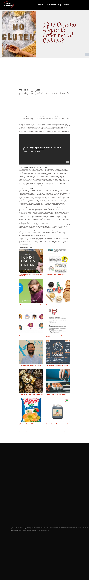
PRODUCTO (40, 5)
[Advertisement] (44, 79)
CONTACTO (66, 5)
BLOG (59, 5)
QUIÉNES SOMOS (51, 5)
